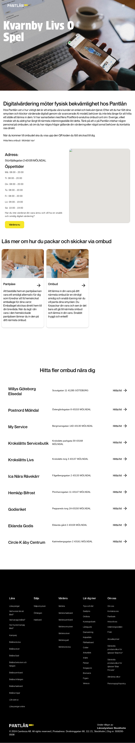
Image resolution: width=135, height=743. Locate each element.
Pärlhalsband (88, 642)
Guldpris (86, 611)
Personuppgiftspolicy (117, 683)
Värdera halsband (65, 613)
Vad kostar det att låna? (16, 613)
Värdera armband (65, 620)
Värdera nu (14, 224)
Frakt (110, 632)
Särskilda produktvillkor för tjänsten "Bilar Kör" (115, 649)
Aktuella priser (113, 639)
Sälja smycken (40, 606)
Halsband (38, 620)
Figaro (86, 678)
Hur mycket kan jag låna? (17, 626)
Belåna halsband (16, 686)
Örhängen (38, 613)
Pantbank (111, 616)
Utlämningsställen (115, 627)
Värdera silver (64, 633)
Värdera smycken (65, 626)
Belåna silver (14, 649)
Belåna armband (16, 672)
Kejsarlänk (87, 637)
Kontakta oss (113, 611)
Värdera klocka (64, 647)
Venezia (86, 683)
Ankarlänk (87, 652)
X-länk (85, 658)
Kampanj (13, 635)
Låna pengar (14, 606)
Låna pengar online (17, 706)
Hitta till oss (112, 621)
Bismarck (87, 673)
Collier (85, 647)
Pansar (86, 663)
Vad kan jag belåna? (17, 620)
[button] (123, 6)
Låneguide (87, 627)
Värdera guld (63, 640)
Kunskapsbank (89, 621)
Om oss (111, 606)
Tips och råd (88, 606)
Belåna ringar (14, 693)
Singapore (87, 668)
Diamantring (88, 632)
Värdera (61, 606)
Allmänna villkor (114, 676)
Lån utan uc (14, 699)
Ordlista (86, 616)
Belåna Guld (14, 655)
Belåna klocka (15, 642)
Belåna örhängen (16, 679)
